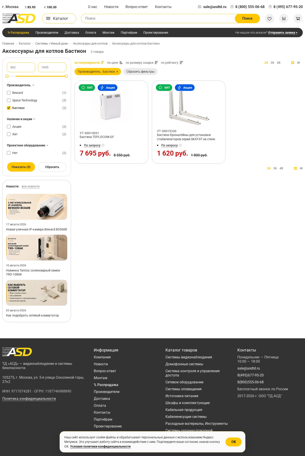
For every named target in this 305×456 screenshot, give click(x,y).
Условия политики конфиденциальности (100, 446)
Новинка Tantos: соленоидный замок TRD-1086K (33, 272)
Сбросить (52, 167)
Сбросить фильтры (140, 71)
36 (272, 62)
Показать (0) (21, 167)
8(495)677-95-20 (250, 375)
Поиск (247, 18)
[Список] (298, 62)
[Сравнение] (283, 18)
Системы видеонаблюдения (188, 357)
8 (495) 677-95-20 (288, 7)
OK (233, 442)
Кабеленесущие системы (186, 417)
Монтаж (108, 32)
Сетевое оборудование (184, 382)
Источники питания (181, 396)
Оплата (90, 32)
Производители (47, 32)
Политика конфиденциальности (29, 398)
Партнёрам (129, 32)
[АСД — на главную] (19, 18)
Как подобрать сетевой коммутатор (32, 315)
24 (266, 62)
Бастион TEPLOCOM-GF (97, 137)
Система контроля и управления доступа (192, 373)
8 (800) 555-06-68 (250, 7)
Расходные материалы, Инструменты (196, 423)
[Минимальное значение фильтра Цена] (6, 76)
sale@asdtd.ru (214, 7)
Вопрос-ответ (136, 7)
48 (278, 62)
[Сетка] (292, 62)
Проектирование (155, 32)
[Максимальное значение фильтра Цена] (66, 76)
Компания (102, 357)
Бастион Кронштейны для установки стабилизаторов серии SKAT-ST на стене (186, 137)
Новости (111, 7)
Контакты (163, 7)
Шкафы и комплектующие (187, 403)
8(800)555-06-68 (250, 382)
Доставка (72, 32)
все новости (31, 186)
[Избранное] (269, 18)
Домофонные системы (184, 364)
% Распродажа (18, 32)
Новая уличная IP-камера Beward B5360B (36, 229)
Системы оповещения (183, 389)
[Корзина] (298, 18)
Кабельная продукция (183, 410)
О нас (92, 7)
